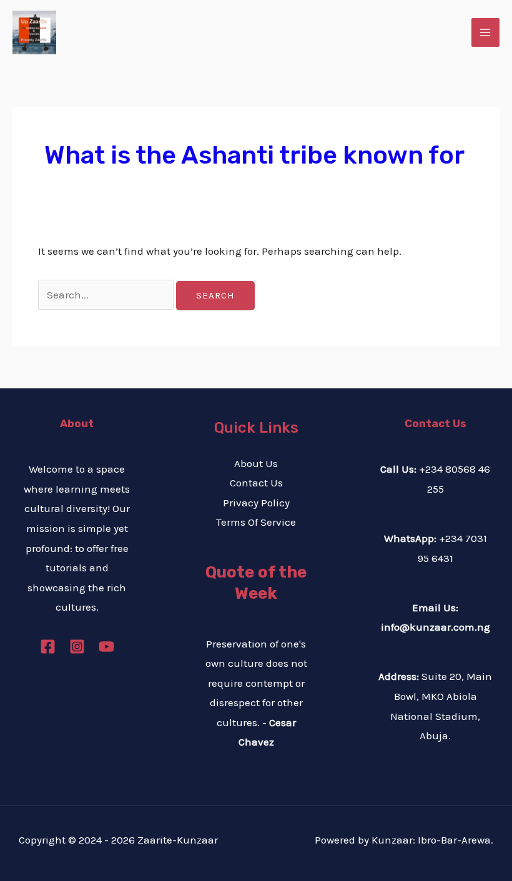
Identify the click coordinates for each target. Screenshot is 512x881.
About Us (256, 463)
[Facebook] (48, 646)
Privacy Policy (256, 502)
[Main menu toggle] (485, 32)
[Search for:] (107, 294)
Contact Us (256, 482)
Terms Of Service (256, 522)
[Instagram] (77, 646)
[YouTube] (106, 646)
